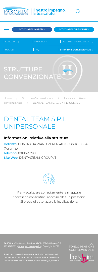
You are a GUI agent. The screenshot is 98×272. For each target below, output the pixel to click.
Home (8, 98)
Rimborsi (39, 41)
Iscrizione (11, 41)
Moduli (9, 49)
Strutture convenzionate (76, 49)
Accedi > (32, 29)
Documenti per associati (77, 41)
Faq (37, 49)
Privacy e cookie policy (29, 246)
